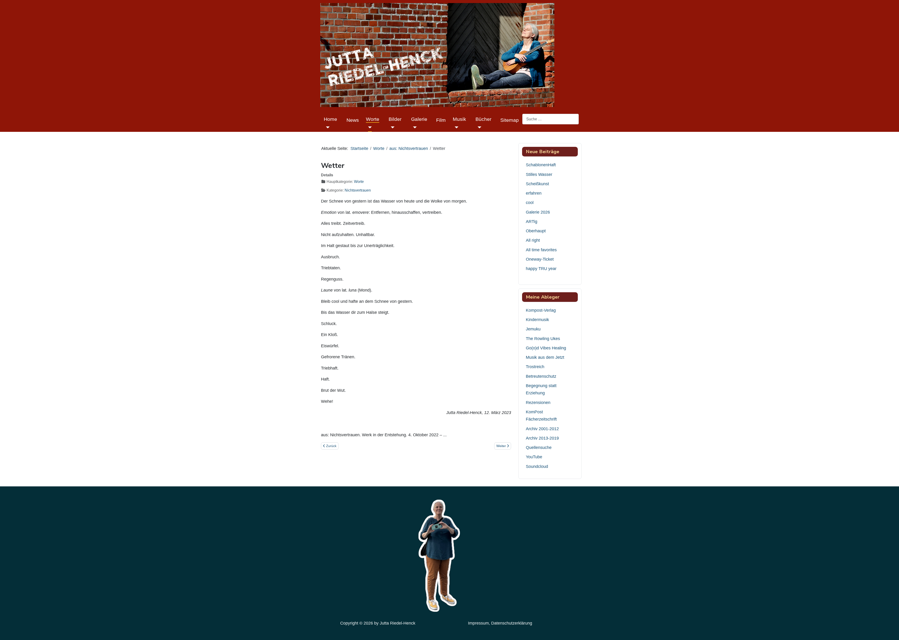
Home (330, 119)
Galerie (419, 119)
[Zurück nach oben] (890, 630)
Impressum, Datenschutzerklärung (500, 623)
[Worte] (369, 127)
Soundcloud (537, 466)
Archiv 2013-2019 (542, 438)
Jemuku (533, 329)
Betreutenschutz (541, 376)
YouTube (534, 457)
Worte (372, 119)
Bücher (483, 119)
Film (441, 120)
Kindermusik (537, 319)
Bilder (395, 119)
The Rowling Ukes (543, 338)
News (352, 120)
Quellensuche (539, 447)
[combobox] (550, 119)
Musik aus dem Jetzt (545, 357)
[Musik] (456, 127)
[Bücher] (478, 127)
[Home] (327, 127)
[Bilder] (391, 127)
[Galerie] (414, 127)
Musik (459, 119)
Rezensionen (538, 402)
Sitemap (509, 120)
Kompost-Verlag (541, 310)
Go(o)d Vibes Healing (546, 348)
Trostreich (535, 366)
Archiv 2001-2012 (542, 428)
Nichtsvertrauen (358, 190)
